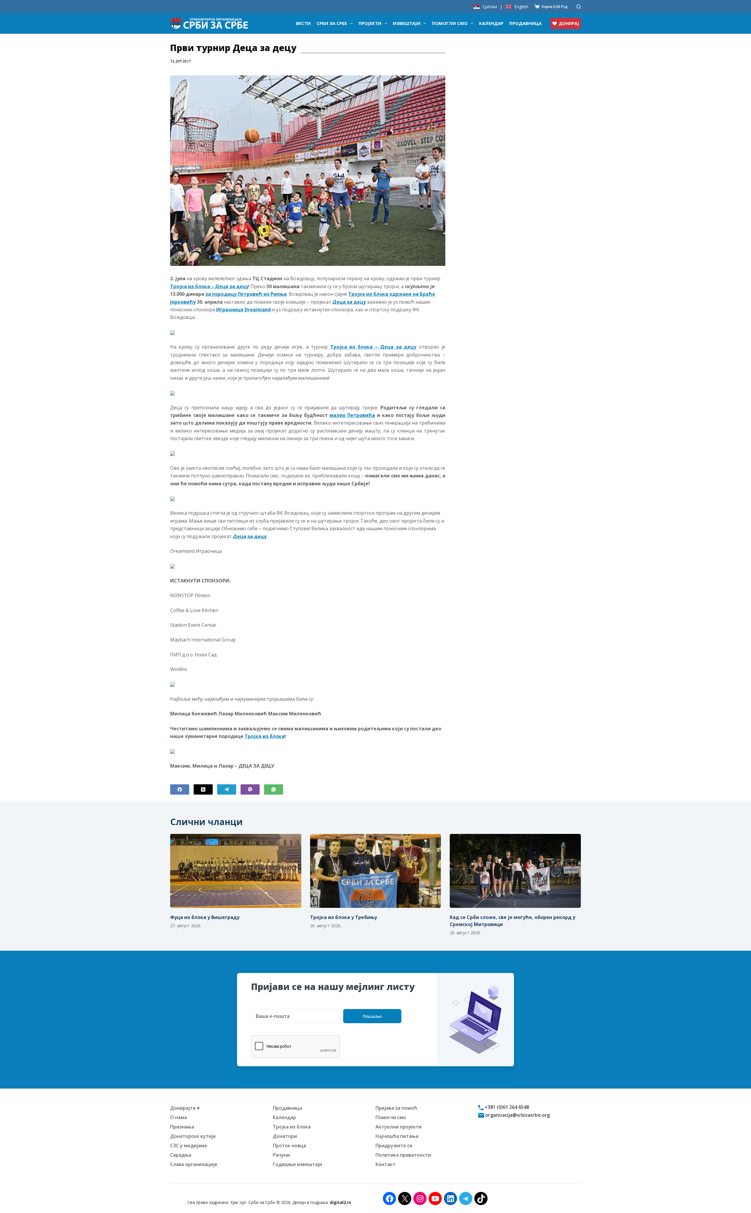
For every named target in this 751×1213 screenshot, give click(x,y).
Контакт (385, 1164)
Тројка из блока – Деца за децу (209, 286)
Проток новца (289, 1145)
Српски (490, 6)
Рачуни (281, 1155)
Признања (182, 1127)
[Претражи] (578, 6)
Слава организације (193, 1164)
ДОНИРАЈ (569, 23)
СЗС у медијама (188, 1145)
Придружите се (394, 1145)
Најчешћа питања (397, 1136)
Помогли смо (450, 23)
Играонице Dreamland (243, 309)
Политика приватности (403, 1155)
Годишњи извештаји (297, 1164)
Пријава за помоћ (396, 1108)
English (521, 6)
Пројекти (369, 23)
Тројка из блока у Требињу (343, 917)
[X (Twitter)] (203, 789)
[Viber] (250, 789)
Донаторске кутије (193, 1136)
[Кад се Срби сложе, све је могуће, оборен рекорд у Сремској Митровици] (515, 871)
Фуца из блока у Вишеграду (204, 917)
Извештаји (406, 23)
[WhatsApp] (273, 789)
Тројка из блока (265, 736)
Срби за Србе (332, 23)
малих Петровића (352, 415)
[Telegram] (226, 789)
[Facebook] (179, 789)
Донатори (285, 1136)
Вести (303, 23)
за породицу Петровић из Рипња (246, 294)
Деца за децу (349, 302)
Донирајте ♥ (185, 1108)
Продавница (525, 23)
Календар (491, 23)
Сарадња (180, 1155)
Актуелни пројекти (399, 1127)
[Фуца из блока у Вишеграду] (235, 871)
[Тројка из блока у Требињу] (375, 871)
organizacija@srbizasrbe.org (517, 1115)
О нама (178, 1117)
